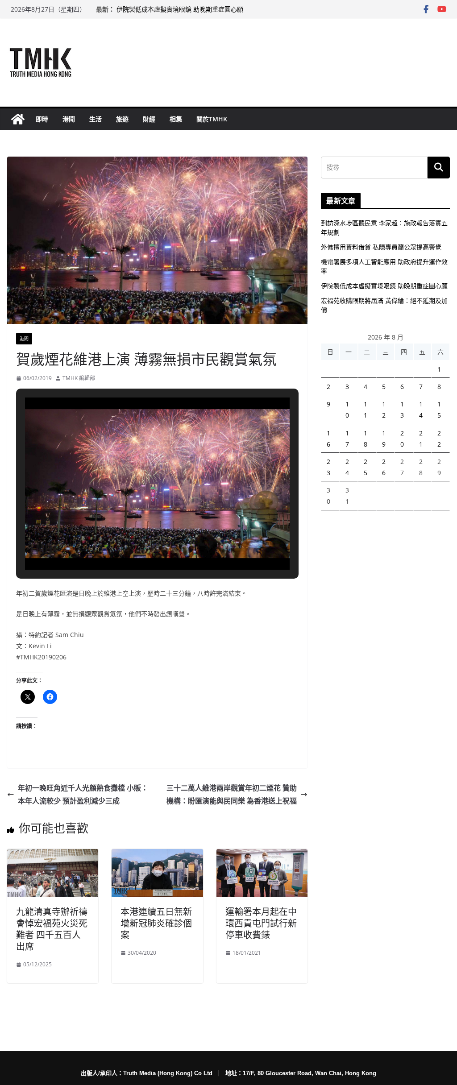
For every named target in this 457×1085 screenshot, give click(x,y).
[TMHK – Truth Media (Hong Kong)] (18, 119)
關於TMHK (211, 119)
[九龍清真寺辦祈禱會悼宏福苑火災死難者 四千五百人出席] (52, 855)
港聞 (68, 119)
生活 (95, 119)
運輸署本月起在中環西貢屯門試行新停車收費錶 (261, 923)
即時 (42, 119)
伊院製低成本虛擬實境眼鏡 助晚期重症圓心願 (179, 9)
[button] (137, 544)
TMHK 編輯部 (78, 378)
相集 (176, 119)
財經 (149, 119)
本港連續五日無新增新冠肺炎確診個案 (156, 923)
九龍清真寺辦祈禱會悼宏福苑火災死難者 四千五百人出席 (51, 929)
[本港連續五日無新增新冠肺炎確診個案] (157, 855)
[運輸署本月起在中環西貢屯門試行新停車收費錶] (261, 855)
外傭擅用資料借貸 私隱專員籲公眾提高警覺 (381, 247)
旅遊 (122, 119)
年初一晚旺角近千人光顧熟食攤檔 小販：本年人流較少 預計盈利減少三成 (83, 794)
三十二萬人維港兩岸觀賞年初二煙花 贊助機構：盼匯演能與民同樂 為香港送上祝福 (231, 794)
